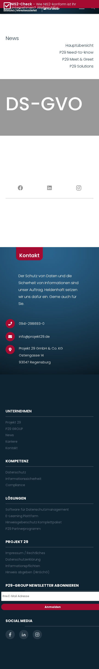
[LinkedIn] (49, 187)
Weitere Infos (47, 7)
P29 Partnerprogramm (23, 528)
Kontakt (12, 448)
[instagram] (37, 634)
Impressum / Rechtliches (25, 553)
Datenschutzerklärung (23, 559)
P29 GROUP (14, 429)
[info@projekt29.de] (12, 336)
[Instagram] (78, 187)
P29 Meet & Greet (77, 59)
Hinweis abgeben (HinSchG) (28, 572)
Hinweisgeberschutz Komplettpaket (34, 522)
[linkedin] (23, 634)
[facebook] (10, 634)
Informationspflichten (23, 566)
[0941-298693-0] (12, 323)
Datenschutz (16, 472)
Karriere (11, 441)
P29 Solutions (81, 66)
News (10, 435)
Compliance (15, 485)
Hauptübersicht (79, 45)
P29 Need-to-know (76, 52)
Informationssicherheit (23, 478)
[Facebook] (20, 187)
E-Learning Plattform (22, 516)
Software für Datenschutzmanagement (37, 509)
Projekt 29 (13, 422)
